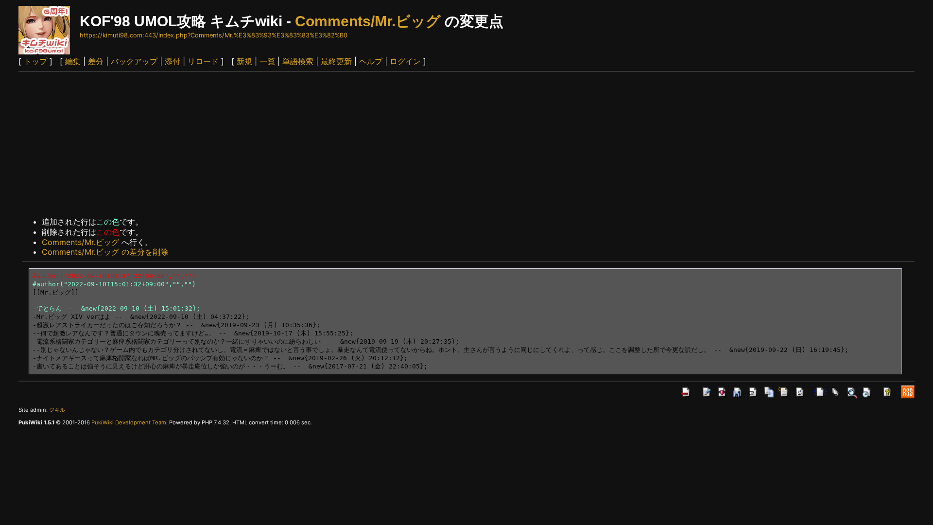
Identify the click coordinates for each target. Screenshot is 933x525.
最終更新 (336, 61)
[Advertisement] (466, 145)
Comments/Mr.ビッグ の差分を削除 (105, 252)
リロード (203, 61)
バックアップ (134, 61)
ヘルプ (370, 61)
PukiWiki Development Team (128, 422)
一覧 (267, 61)
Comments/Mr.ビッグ (368, 21)
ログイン (405, 61)
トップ (35, 61)
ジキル (57, 409)
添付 (172, 61)
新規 (244, 61)
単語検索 (297, 61)
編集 (73, 61)
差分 (96, 61)
